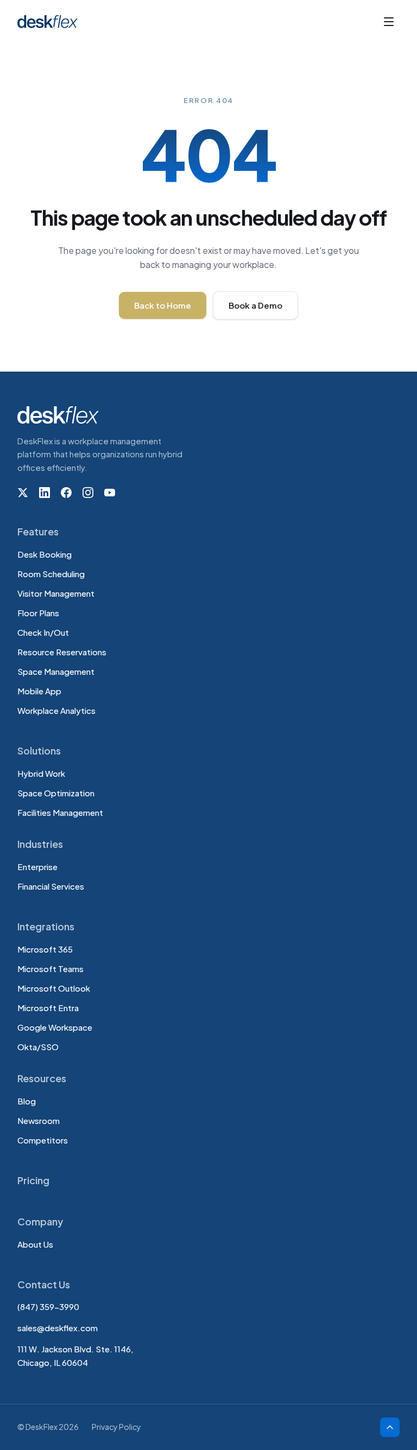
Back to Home (162, 305)
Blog (26, 1101)
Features (38, 531)
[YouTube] (109, 492)
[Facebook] (66, 492)
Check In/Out (43, 632)
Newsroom (38, 1120)
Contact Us (43, 1284)
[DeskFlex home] (50, 22)
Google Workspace (54, 1027)
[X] (22, 492)
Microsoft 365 (45, 949)
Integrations (45, 926)
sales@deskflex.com (57, 1328)
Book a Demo (255, 305)
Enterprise (37, 866)
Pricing (33, 1180)
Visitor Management (55, 593)
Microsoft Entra (48, 1007)
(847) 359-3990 (48, 1306)
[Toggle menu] (389, 22)
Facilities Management (60, 812)
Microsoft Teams (50, 968)
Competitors (42, 1140)
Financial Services (50, 886)
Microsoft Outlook (53, 988)
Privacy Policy (116, 1427)
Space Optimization (55, 793)
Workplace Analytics (56, 710)
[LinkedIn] (44, 492)
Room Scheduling (51, 573)
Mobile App (39, 691)
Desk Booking (44, 554)
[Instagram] (88, 492)
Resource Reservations (61, 652)
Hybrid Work (41, 773)
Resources (41, 1078)
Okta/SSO (38, 1047)
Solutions (39, 750)
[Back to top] (390, 1427)
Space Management (55, 671)
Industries (40, 844)
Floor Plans (38, 613)
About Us (35, 1244)
